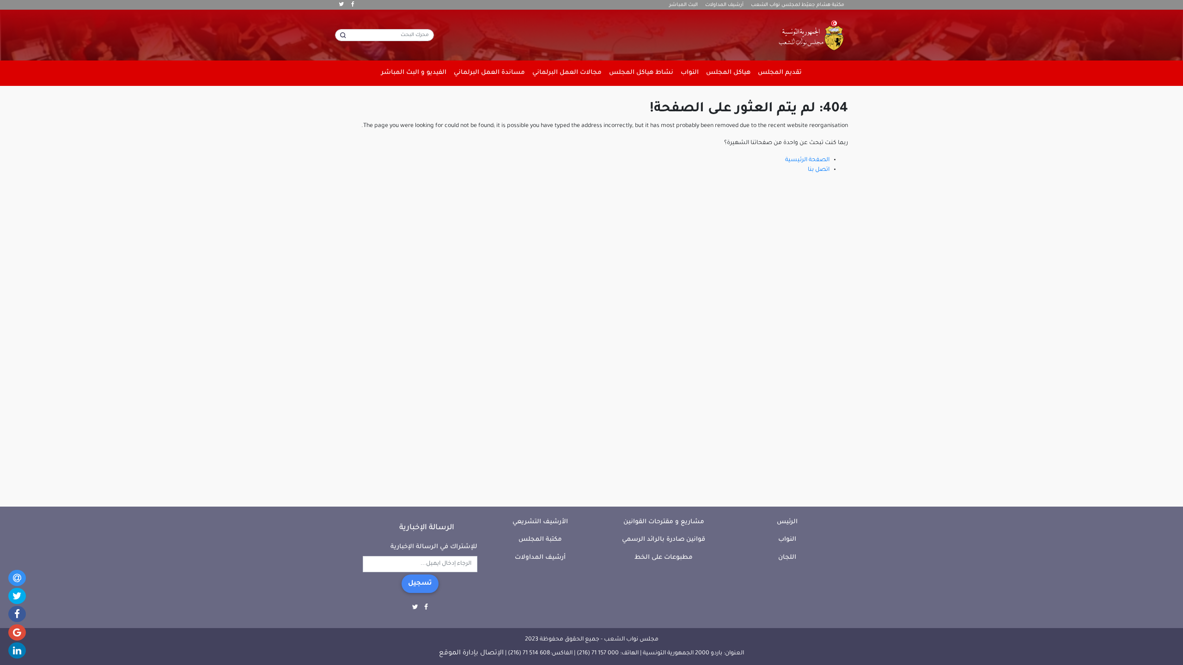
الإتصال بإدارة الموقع (471, 653)
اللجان (787, 557)
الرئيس (787, 522)
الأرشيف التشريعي (540, 522)
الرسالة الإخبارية (426, 528)
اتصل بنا (818, 170)
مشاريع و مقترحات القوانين (663, 522)
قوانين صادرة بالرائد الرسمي (663, 539)
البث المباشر (683, 5)
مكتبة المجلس (540, 539)
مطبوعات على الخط (663, 557)
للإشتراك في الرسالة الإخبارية (433, 547)
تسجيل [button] (420, 583)
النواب (787, 539)
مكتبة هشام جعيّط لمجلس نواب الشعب (797, 5)
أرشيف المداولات (724, 5)
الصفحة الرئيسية (807, 160)
